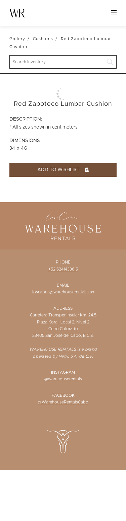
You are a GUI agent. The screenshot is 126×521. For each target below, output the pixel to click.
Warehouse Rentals (17, 13)
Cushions (43, 39)
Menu (114, 12)
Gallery (17, 39)
